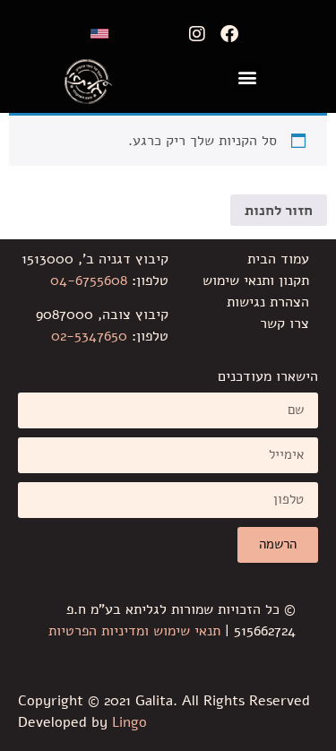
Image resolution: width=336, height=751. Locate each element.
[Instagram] (197, 34)
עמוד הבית (278, 259)
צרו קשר (284, 323)
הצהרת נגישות (268, 302)
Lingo (129, 722)
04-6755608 (88, 280)
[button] (248, 76)
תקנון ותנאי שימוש (255, 280)
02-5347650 (89, 336)
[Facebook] (229, 34)
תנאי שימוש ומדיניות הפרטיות (134, 631)
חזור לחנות (279, 210)
